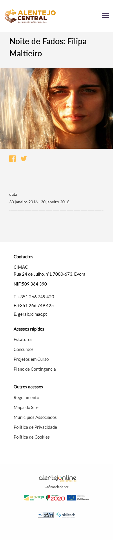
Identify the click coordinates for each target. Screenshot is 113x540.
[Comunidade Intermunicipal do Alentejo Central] (30, 16)
